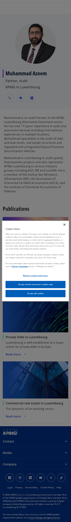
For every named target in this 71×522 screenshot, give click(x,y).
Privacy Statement (20, 266)
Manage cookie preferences (35, 276)
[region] (35, 261)
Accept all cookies (35, 293)
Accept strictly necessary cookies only (35, 284)
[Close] (64, 224)
